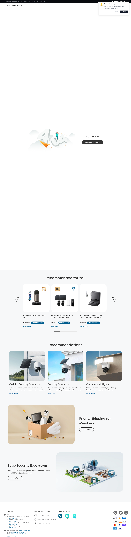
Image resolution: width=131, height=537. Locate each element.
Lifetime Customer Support (45, 527)
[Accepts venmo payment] (115, 528)
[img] (115, 518)
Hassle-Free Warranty (44, 523)
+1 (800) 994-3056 (12, 524)
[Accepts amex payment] (124, 518)
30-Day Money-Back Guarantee (47, 519)
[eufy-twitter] (126, 513)
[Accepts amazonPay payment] (120, 518)
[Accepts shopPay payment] (124, 524)
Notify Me (124, 11)
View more (13, 393)
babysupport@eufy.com (18, 532)
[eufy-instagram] (115, 513)
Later (116, 11)
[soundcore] (41, 1)
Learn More (86, 429)
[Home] (14, 5)
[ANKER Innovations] (117, 1)
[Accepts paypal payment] (120, 524)
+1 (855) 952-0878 (11, 521)
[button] (60, 517)
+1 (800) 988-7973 (12, 518)
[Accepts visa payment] (120, 528)
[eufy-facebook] (121, 513)
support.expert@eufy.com (18, 533)
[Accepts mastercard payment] (115, 524)
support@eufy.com (24, 530)
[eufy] (25, 1)
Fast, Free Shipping (43, 515)
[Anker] (8, 1)
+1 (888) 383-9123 (11, 527)
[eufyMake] (32, 1)
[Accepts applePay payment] (115, 521)
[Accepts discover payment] (120, 521)
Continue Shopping (92, 142)
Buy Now (26, 326)
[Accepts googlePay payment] (124, 521)
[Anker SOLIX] (17, 1)
